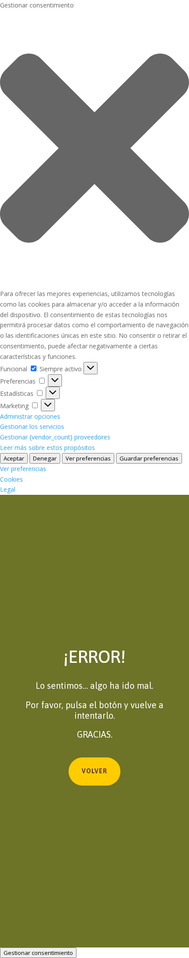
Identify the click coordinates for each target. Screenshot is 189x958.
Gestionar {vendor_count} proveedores (55, 437)
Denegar (45, 458)
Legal (7, 489)
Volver (94, 771)
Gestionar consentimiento (38, 953)
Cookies (11, 479)
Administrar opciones (30, 416)
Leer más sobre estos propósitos (47, 447)
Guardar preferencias (149, 458)
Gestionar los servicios (32, 426)
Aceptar (14, 458)
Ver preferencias (88, 458)
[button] (94, 150)
